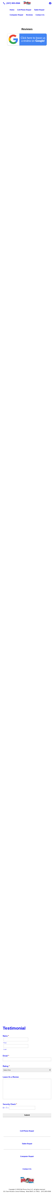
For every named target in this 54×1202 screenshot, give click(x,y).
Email (6, 1056)
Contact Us (40, 15)
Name (6, 1036)
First (5, 1043)
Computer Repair (16, 15)
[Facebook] (50, 3)
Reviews (29, 15)
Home (12, 10)
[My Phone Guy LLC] (27, 3)
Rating (6, 1066)
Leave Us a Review (11, 1077)
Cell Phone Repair (24, 10)
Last (5, 1049)
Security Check (10, 1104)
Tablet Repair (39, 10)
